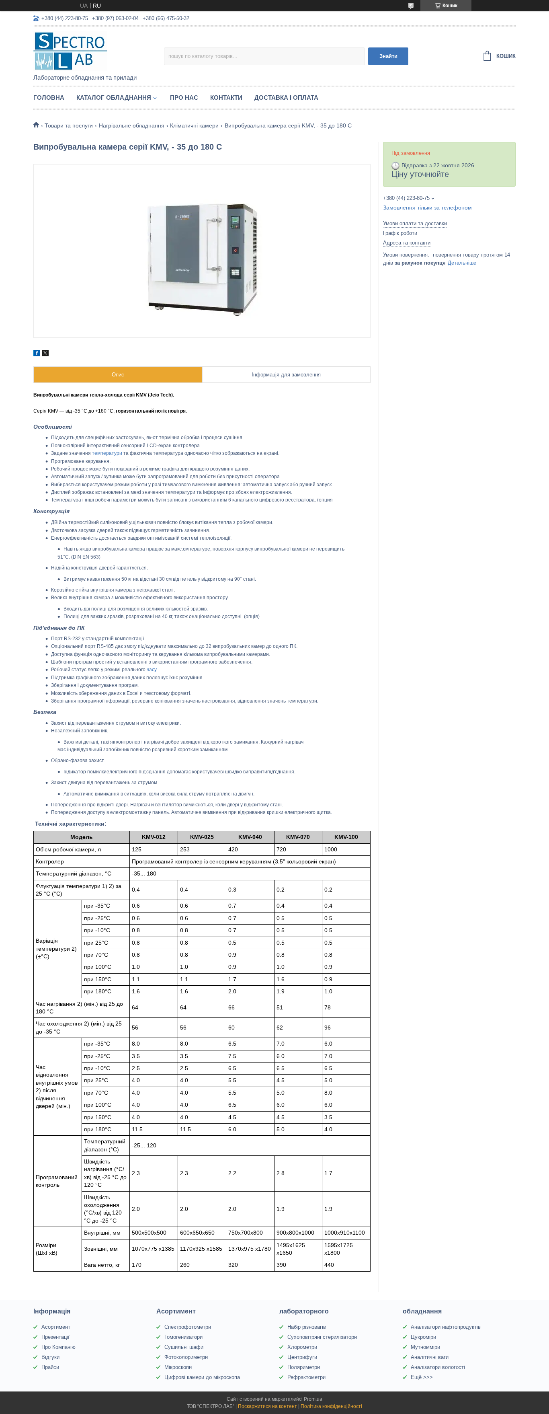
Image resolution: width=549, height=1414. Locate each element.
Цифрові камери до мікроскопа (202, 1377)
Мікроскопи (178, 1367)
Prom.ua (313, 1399)
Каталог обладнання (113, 98)
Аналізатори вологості (438, 1367)
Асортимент (55, 1327)
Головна (48, 98)
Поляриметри (303, 1367)
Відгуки (50, 1357)
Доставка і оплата (286, 98)
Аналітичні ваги (430, 1357)
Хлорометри (302, 1347)
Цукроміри (423, 1337)
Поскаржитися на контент (267, 1406)
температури (107, 453)
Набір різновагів (306, 1327)
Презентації (55, 1337)
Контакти (226, 98)
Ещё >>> (422, 1377)
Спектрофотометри (187, 1327)
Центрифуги (302, 1357)
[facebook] (36, 354)
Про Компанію (58, 1347)
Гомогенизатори (183, 1337)
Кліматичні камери (194, 125)
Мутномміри (425, 1347)
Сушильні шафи (183, 1347)
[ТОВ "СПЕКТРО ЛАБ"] (98, 51)
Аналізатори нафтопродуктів (446, 1327)
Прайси (50, 1367)
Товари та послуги (69, 125)
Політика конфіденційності (331, 1406)
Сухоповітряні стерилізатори (322, 1337)
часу (151, 669)
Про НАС (184, 98)
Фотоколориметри (186, 1357)
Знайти (388, 56)
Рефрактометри (306, 1377)
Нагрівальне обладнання (131, 125)
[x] (45, 354)
